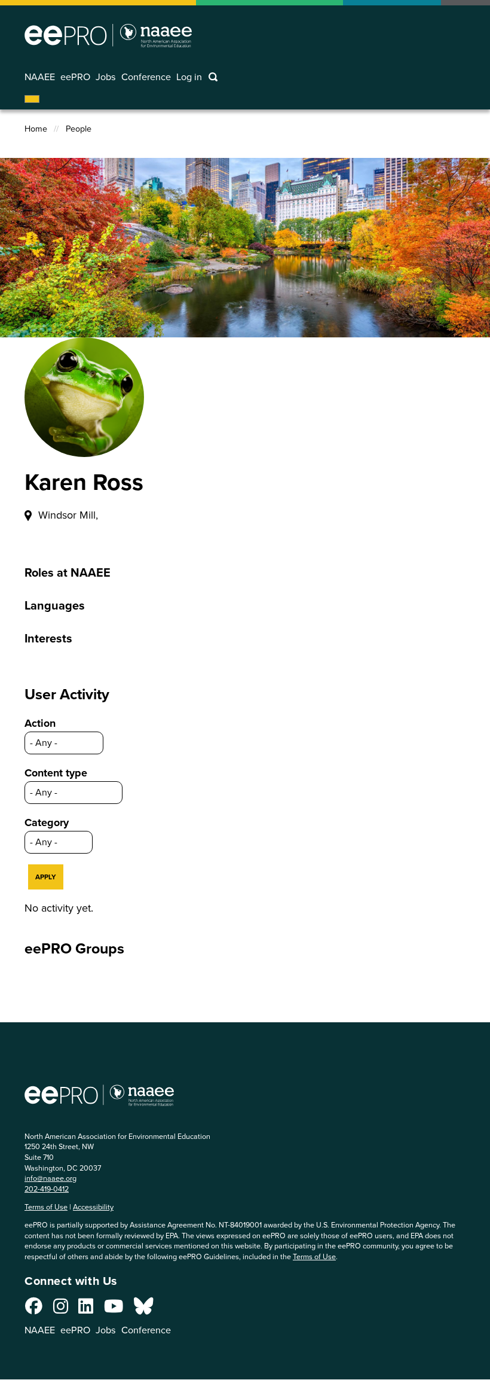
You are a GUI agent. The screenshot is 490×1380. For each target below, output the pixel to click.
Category (46, 822)
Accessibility (93, 1207)
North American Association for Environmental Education (108, 35)
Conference (146, 77)
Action (40, 723)
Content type (55, 773)
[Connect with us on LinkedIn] (85, 1309)
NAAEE (39, 77)
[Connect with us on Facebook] (33, 1309)
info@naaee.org (50, 1178)
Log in (189, 77)
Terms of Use (46, 1207)
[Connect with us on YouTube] (113, 1309)
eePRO (75, 77)
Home (35, 129)
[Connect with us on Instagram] (60, 1309)
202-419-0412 (46, 1189)
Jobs (106, 77)
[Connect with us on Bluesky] (143, 1309)
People (78, 129)
